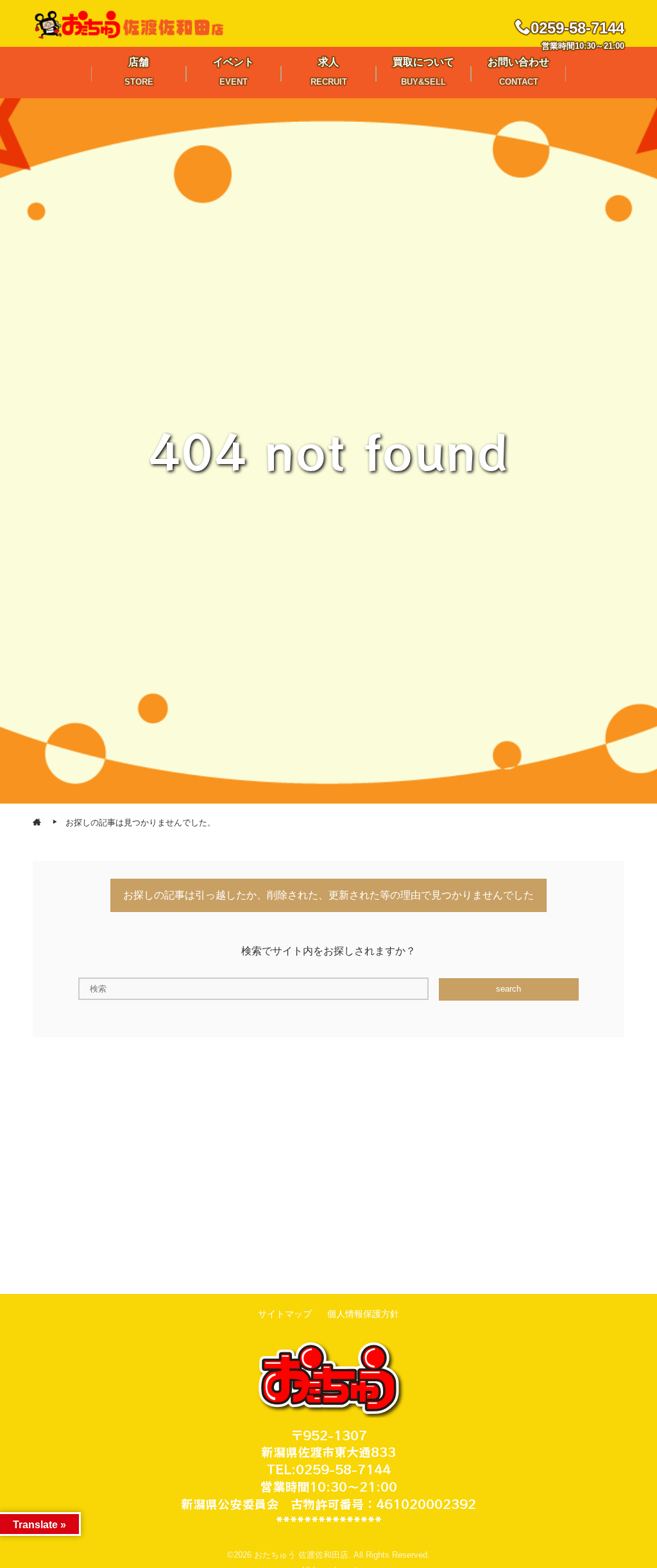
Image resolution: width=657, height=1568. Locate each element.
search (508, 989)
